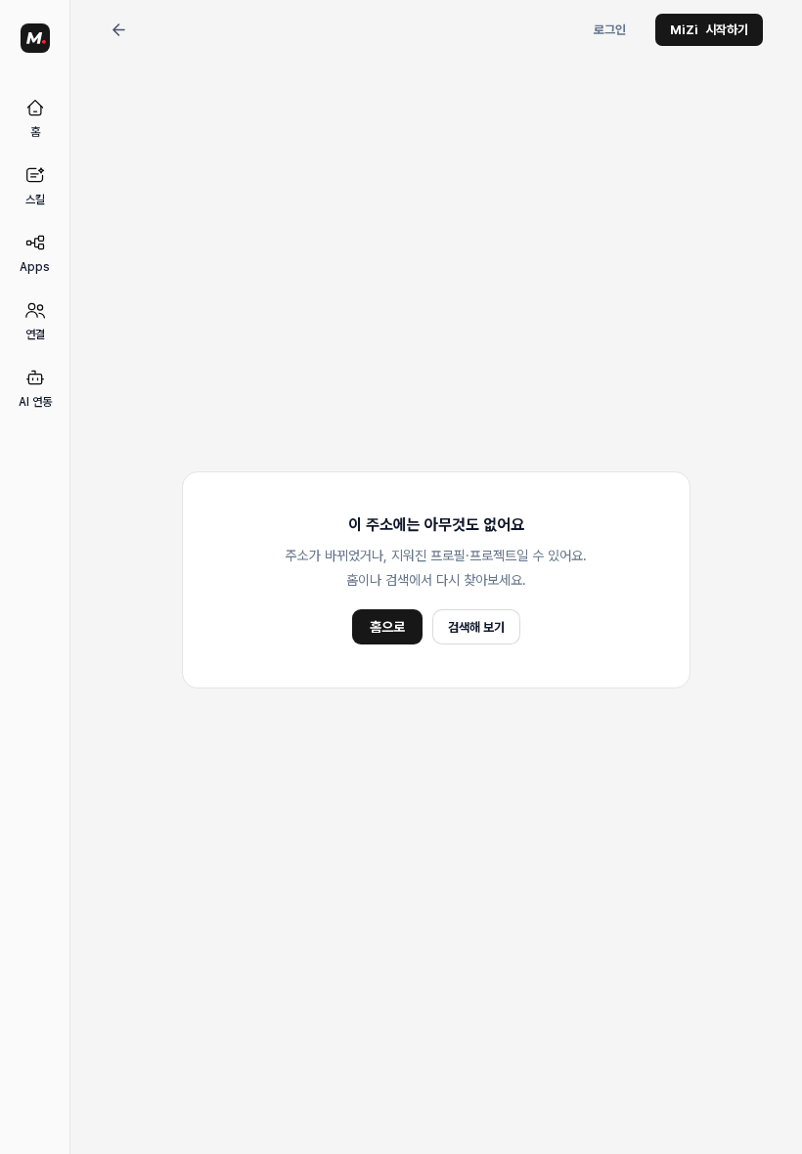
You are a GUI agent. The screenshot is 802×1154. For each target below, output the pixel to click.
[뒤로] (118, 30)
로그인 (610, 29)
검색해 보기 (476, 627)
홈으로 (387, 627)
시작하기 (709, 29)
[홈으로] (35, 38)
